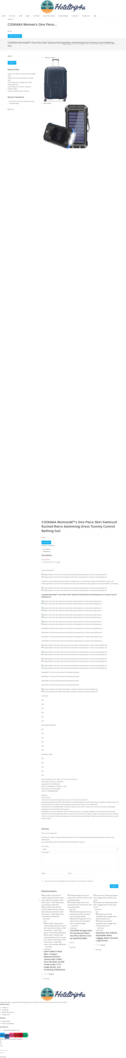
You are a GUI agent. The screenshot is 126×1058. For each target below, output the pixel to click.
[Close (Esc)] (0, 1050)
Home (3, 16)
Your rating (46, 846)
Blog (95, 16)
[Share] (2, 1050)
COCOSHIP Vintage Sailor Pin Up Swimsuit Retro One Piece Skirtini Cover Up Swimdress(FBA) (81, 934)
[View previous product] (43, 57)
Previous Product (50, 57)
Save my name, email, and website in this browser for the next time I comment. (68, 881)
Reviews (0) (46, 551)
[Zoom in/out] (6, 1050)
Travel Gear (75, 16)
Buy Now (46, 542)
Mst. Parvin (13, 101)
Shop (69, 44)
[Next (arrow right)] (2, 1052)
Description (46, 549)
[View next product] (52, 103)
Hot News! (3, 1057)
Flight (27, 16)
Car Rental (36, 16)
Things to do (86, 16)
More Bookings (63, 16)
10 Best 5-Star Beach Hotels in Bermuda (18, 91)
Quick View (46, 919)
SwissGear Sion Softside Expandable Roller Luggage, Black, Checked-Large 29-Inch (107, 937)
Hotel (20, 16)
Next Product (47, 103)
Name (44, 873)
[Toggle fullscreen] (4, 1050)
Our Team (12, 16)
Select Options (15, 36)
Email (70, 873)
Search (10, 56)
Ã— (1, 1041)
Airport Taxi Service (49, 16)
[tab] (80, 549)
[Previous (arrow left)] (0, 1052)
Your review (46, 852)
